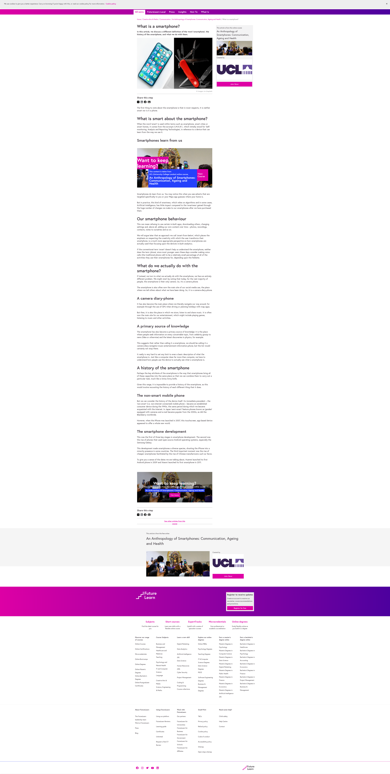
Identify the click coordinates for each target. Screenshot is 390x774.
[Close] (387, 4)
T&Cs (200, 716)
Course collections (183, 689)
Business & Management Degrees (202, 687)
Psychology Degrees (205, 649)
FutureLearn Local (156, 11)
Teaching (159, 657)
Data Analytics (182, 649)
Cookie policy (203, 732)
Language (159, 675)
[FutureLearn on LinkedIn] (157, 767)
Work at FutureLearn (142, 723)
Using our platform (162, 716)
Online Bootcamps (141, 659)
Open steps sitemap (205, 752)
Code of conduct (204, 737)
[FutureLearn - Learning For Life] (248, 767)
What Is (205, 11)
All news (139, 11)
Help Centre (223, 721)
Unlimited (159, 737)
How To (193, 11)
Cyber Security (182, 672)
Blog (136, 733)
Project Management (184, 677)
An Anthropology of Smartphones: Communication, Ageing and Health (196, 19)
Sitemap (201, 747)
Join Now (234, 84)
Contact (222, 726)
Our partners (181, 716)
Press (172, 11)
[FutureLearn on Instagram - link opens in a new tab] (142, 767)
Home (139, 19)
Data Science (181, 661)
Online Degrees (140, 664)
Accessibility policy (205, 742)
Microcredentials (141, 654)
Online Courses (140, 644)
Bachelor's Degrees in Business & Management (247, 687)
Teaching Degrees (204, 654)
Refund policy (202, 726)
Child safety (223, 716)
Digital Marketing (183, 644)
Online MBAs (202, 644)
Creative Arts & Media (150, 19)
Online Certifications (142, 649)
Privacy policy (203, 721)
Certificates (160, 732)
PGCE (200, 672)
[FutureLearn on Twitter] (147, 767)
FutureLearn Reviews (163, 721)
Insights (182, 11)
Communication (165, 19)
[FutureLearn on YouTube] (152, 767)
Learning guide (161, 726)
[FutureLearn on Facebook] (138, 767)
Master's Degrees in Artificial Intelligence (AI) (226, 693)
